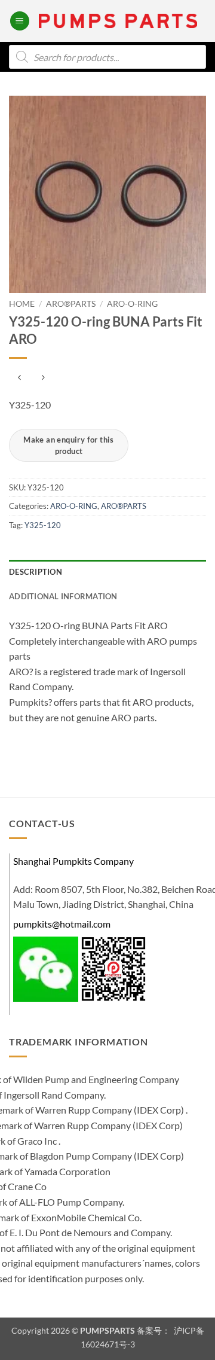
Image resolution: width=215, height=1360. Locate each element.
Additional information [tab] (63, 596)
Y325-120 (42, 525)
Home (22, 304)
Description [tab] (35, 572)
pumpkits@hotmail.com (61, 923)
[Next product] (19, 377)
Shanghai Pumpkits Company (73, 861)
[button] (19, 21)
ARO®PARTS (71, 304)
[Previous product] (42, 377)
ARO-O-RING (132, 304)
